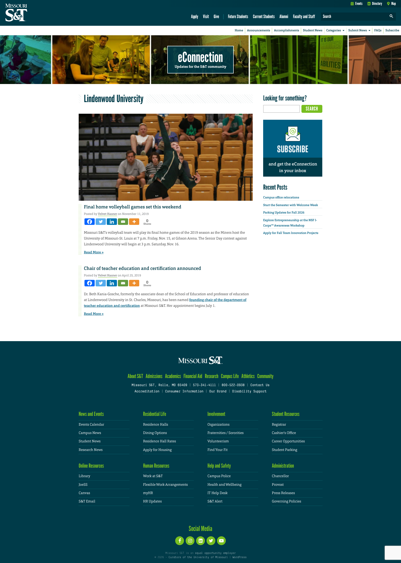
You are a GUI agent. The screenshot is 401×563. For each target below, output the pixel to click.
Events (358, 3)
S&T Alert (214, 501)
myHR (148, 493)
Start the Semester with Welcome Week (290, 205)
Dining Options (155, 433)
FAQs (378, 30)
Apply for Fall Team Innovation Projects (290, 233)
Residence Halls (155, 424)
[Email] (123, 221)
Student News (312, 30)
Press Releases (283, 493)
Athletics (248, 376)
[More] (134, 221)
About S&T (135, 376)
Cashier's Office (284, 433)
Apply (194, 16)
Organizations (218, 424)
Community (265, 376)
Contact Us (260, 385)
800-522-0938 (233, 385)
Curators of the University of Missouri (198, 557)
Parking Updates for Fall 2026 (283, 213)
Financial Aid (193, 376)
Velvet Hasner (107, 214)
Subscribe (392, 30)
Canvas (84, 493)
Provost (278, 484)
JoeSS (83, 484)
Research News (91, 450)
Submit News (357, 30)
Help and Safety (219, 465)
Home (239, 30)
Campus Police (219, 476)
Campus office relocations (281, 198)
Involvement (216, 414)
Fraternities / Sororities (225, 433)
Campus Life (230, 376)
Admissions (154, 376)
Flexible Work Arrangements (165, 484)
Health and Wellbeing (224, 484)
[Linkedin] (112, 221)
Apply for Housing (157, 450)
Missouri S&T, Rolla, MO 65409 (159, 385)
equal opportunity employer (215, 553)
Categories (333, 30)
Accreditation (146, 391)
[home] (31, 13)
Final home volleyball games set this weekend (132, 207)
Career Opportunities (288, 441)
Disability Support (249, 391)
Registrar (279, 424)
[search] (391, 17)
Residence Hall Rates (159, 441)
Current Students (264, 16)
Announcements (258, 30)
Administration (283, 465)
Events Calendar (91, 424)
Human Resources (156, 465)
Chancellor (280, 476)
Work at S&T (153, 476)
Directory (377, 3)
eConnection (200, 57)
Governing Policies (286, 501)
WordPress (239, 557)
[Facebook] (89, 221)
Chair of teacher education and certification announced (142, 268)
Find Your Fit (217, 450)
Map (393, 3)
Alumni (283, 16)
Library (84, 476)
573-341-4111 (204, 385)
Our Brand (217, 391)
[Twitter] (101, 221)
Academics (173, 376)
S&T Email (87, 501)
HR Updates (152, 501)
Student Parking (284, 450)
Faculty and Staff (304, 16)
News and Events (91, 414)
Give (216, 16)
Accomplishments (286, 30)
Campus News (90, 433)
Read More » (94, 252)
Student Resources (286, 414)
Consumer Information (184, 391)
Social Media (200, 528)
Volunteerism (218, 441)
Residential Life (154, 414)
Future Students (238, 16)
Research (211, 376)
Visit (206, 16)
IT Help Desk (217, 493)
